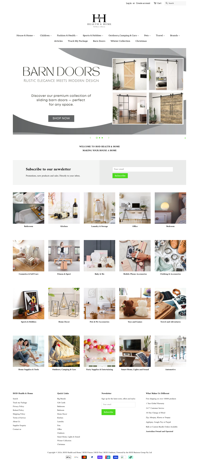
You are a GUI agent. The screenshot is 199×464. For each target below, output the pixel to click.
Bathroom (61, 406)
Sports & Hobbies (92, 35)
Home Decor (62, 414)
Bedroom (60, 410)
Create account (143, 3)
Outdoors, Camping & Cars (123, 35)
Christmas (141, 41)
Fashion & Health (66, 35)
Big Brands (61, 399)
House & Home (25, 35)
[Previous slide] (90, 138)
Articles (58, 41)
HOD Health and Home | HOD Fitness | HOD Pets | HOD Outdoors (89, 452)
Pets (146, 35)
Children (45, 35)
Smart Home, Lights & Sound (68, 437)
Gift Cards (61, 402)
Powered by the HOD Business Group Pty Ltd (134, 452)
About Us (16, 421)
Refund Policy (18, 410)
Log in (129, 3)
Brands (174, 35)
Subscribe (120, 175)
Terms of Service (19, 418)
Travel (159, 35)
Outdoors (60, 433)
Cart (159, 3)
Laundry (60, 421)
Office (59, 429)
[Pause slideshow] (185, 138)
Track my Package (20, 402)
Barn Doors (99, 41)
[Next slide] (109, 138)
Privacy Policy (18, 406)
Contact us (17, 429)
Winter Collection (120, 41)
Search (15, 399)
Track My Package (78, 41)
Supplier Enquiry (19, 425)
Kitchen (60, 418)
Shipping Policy (19, 414)
